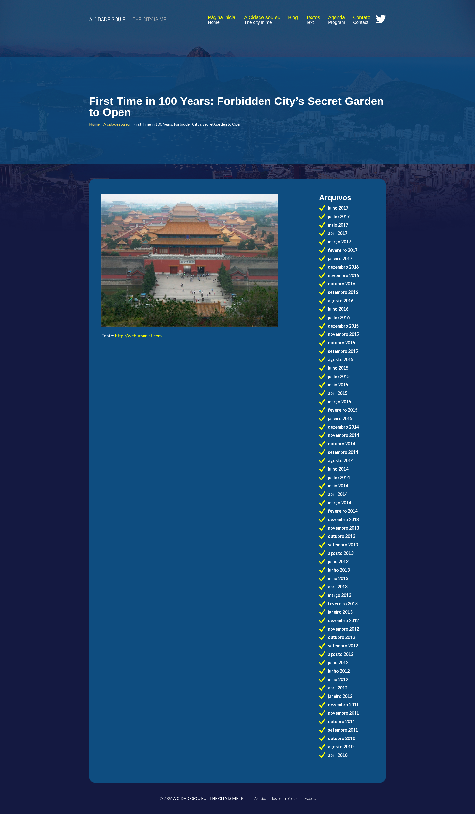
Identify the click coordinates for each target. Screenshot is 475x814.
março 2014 (339, 502)
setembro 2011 (343, 730)
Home (214, 22)
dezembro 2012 (343, 620)
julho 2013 (338, 561)
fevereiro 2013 (342, 603)
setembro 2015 (343, 351)
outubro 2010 (341, 738)
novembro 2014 (343, 435)
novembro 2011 (343, 713)
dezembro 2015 (343, 326)
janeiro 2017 (340, 258)
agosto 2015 (340, 359)
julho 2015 (338, 368)
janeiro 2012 (340, 696)
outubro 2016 (341, 283)
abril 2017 (337, 233)
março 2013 (339, 595)
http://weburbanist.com (138, 335)
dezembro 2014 (343, 427)
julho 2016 (338, 309)
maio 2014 (338, 485)
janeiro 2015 (340, 418)
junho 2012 (339, 671)
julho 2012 (338, 662)
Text (310, 22)
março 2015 (339, 401)
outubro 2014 (341, 443)
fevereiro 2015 (342, 410)
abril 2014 (337, 494)
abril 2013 (337, 586)
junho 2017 (339, 216)
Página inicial (222, 17)
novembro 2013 (343, 528)
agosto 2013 (340, 553)
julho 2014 (338, 469)
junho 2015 (339, 376)
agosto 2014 (340, 460)
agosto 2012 (340, 654)
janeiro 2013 (340, 612)
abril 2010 (337, 755)
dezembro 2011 (343, 704)
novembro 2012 (343, 629)
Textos (313, 17)
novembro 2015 (343, 334)
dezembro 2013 (343, 519)
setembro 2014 (343, 452)
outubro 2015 (341, 342)
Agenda (336, 17)
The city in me (258, 22)
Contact (360, 22)
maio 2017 (338, 225)
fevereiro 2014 (342, 511)
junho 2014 (339, 477)
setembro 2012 (343, 645)
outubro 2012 (341, 637)
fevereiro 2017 (342, 250)
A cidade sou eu (116, 124)
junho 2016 (339, 317)
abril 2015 (337, 393)
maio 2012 (338, 679)
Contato (361, 17)
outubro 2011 (341, 721)
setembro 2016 (343, 292)
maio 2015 (338, 384)
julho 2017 (338, 208)
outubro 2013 (341, 536)
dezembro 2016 (343, 267)
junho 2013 (339, 570)
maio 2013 (338, 578)
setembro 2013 (343, 544)
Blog (293, 17)
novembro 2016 (343, 275)
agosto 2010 (340, 746)
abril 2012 (337, 687)
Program (336, 22)
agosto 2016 (340, 300)
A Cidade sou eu (262, 17)
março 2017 (339, 241)
